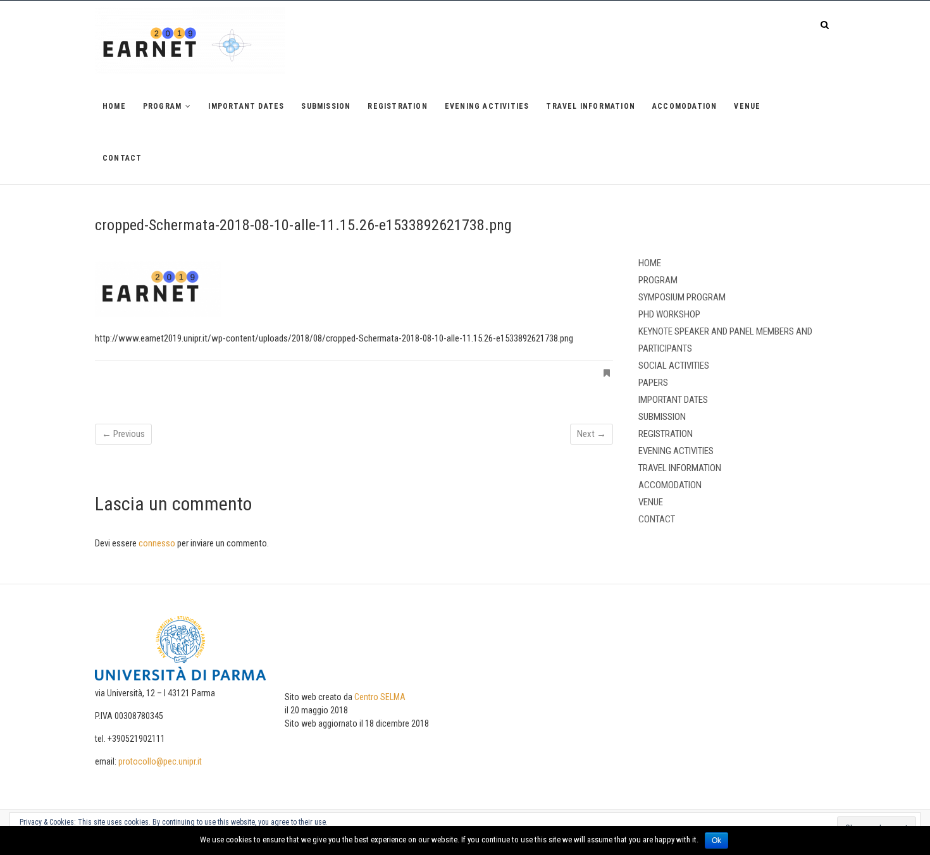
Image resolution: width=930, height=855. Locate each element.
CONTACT (122, 158)
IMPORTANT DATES (246, 106)
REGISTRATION (397, 106)
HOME (114, 106)
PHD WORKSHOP (669, 314)
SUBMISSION (325, 106)
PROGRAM (162, 106)
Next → (591, 434)
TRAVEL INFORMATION (590, 106)
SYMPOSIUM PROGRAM (682, 297)
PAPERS (653, 382)
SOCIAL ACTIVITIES (673, 365)
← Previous (123, 434)
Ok (716, 840)
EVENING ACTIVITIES (487, 106)
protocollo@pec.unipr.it (160, 761)
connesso (157, 543)
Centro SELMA (380, 697)
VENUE (747, 106)
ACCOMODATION (684, 106)
